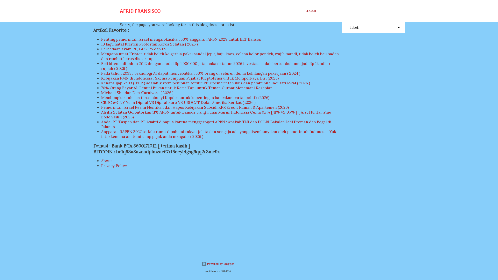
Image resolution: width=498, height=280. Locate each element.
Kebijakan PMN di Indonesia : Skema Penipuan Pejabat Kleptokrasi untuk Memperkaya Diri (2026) (190, 78)
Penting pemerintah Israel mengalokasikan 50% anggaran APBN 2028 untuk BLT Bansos (181, 39)
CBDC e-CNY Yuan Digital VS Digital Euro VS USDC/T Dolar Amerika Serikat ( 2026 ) (178, 102)
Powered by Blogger (220, 264)
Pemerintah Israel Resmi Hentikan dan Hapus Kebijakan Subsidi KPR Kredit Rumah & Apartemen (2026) (195, 107)
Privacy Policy (114, 165)
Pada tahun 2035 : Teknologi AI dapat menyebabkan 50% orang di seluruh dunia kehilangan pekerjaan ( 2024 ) (200, 73)
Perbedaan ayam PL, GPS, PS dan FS (133, 48)
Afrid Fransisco (140, 11)
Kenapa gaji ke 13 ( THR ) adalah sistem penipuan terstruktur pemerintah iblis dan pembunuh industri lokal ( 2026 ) (205, 82)
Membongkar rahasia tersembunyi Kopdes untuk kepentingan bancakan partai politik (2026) (185, 97)
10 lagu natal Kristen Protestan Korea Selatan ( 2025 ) (149, 44)
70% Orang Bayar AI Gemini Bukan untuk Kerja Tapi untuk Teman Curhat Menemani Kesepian (187, 87)
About (106, 160)
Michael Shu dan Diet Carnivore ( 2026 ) (137, 92)
